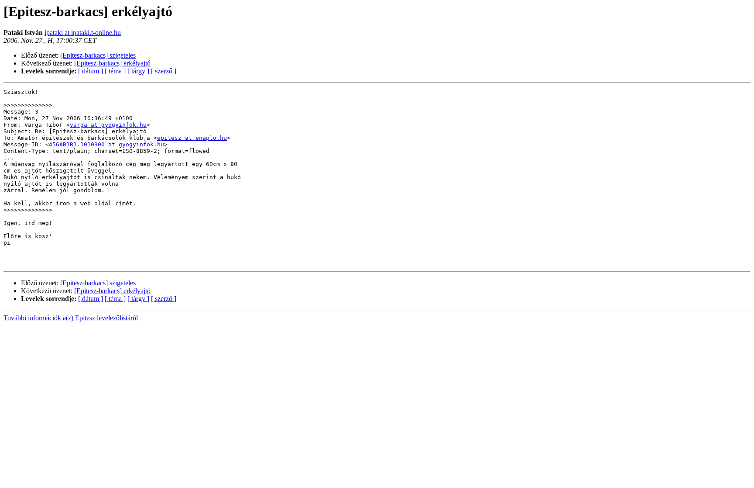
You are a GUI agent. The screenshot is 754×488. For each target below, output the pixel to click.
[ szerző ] (163, 71)
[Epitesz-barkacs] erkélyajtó (112, 63)
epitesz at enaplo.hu (192, 138)
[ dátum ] (90, 71)
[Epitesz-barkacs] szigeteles (98, 55)
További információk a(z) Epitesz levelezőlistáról (70, 318)
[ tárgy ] (138, 71)
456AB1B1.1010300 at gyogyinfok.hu (106, 144)
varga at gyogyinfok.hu (108, 124)
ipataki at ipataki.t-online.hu (83, 32)
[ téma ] (115, 71)
